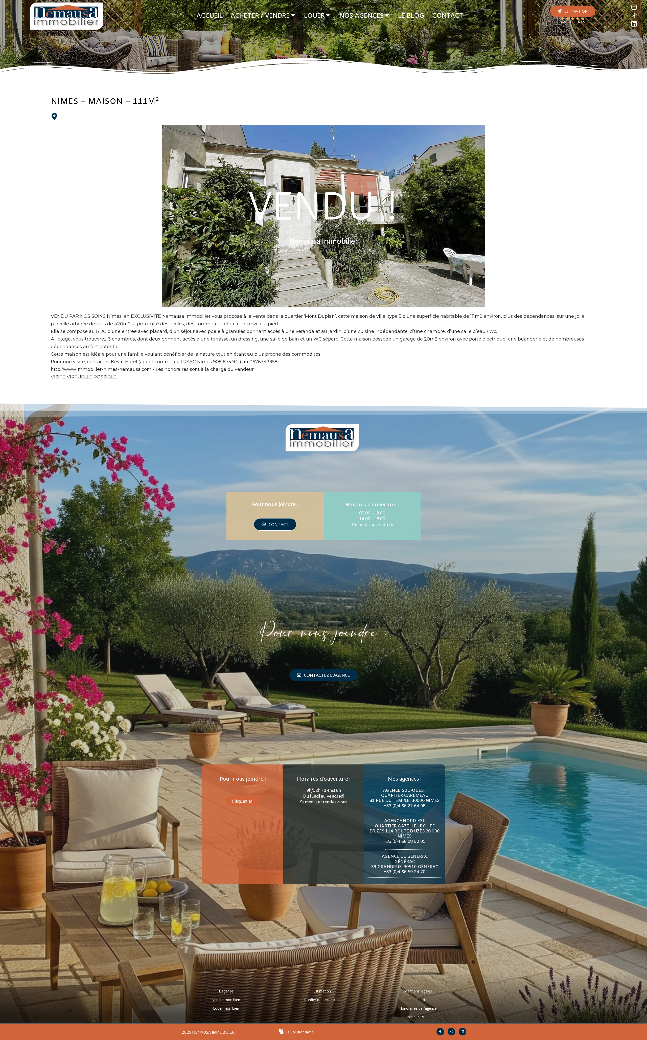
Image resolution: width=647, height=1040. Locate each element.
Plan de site (417, 999)
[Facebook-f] (440, 1031)
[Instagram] (634, 7)
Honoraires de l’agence (418, 1008)
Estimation (322, 991)
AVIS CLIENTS (572, 22)
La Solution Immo (300, 1032)
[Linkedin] (634, 24)
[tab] (210, 15)
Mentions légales (418, 991)
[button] (572, 11)
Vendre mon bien (226, 999)
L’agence (226, 991)
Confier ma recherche (322, 999)
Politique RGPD (417, 1016)
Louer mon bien (226, 1008)
